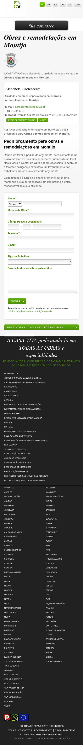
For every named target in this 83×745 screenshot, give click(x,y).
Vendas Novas (11, 675)
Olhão (49, 595)
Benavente (51, 519)
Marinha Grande (12, 608)
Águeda (8, 501)
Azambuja (51, 506)
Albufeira (9, 506)
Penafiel (50, 613)
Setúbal (50, 648)
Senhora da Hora (55, 639)
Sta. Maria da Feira (14, 661)
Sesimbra (50, 644)
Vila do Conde (11, 684)
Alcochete (9, 514)
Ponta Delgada (11, 621)
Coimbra (8, 555)
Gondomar (51, 568)
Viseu (7, 706)
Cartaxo (8, 546)
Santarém (51, 621)
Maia (6, 604)
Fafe (48, 546)
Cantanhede (10, 537)
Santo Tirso (52, 626)
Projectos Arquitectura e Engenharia (24, 480)
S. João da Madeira (55, 630)
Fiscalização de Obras (16, 472)
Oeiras (49, 586)
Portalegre (10, 626)
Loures (8, 590)
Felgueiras (51, 555)
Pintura (8, 427)
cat (62, 4)
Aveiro (49, 501)
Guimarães (51, 572)
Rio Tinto (9, 648)
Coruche (9, 559)
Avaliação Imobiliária (15, 458)
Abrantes (9, 488)
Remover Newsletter (49, 734)
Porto (7, 635)
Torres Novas (11, 666)
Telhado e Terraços (14, 449)
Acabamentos (11, 374)
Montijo (50, 577)
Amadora (50, 488)
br (48, 4)
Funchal (50, 563)
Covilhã (8, 563)
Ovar (48, 599)
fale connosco (41, 25)
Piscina (8, 422)
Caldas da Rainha (13, 532)
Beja (48, 514)
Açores (8, 492)
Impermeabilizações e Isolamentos (22, 409)
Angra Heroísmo (54, 497)
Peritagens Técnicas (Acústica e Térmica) (26, 476)
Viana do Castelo (13, 679)
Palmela (50, 608)
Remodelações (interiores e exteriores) (25, 440)
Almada (8, 523)
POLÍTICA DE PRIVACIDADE (19, 311)
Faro (48, 550)
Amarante (51, 492)
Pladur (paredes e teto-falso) (20, 431)
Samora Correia (12, 657)
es (55, 4)
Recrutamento (43, 730)
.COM (77, 4)
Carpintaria (10, 391)
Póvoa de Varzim (12, 639)
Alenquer (9, 519)
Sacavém (8, 653)
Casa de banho (11, 396)
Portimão (9, 630)
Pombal (49, 617)
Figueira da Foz (54, 559)
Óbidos (49, 590)
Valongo (8, 670)
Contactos (25, 730)
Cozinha (8, 400)
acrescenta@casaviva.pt (30, 106)
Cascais (8, 541)
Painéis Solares (12, 414)
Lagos (7, 577)
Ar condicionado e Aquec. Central (22, 378)
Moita (7, 617)
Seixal (49, 635)
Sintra (49, 657)
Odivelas (50, 581)
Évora (49, 541)
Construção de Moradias (17, 454)
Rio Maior (9, 644)
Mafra (7, 599)
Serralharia (10, 445)
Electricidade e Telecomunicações (23, 405)
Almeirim (8, 528)
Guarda (8, 568)
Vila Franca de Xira (14, 688)
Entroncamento (12, 572)
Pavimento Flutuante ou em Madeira (23, 418)
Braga (49, 523)
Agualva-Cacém (12, 497)
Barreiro (50, 510)
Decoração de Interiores (17, 467)
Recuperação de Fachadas (18, 436)
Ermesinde (51, 532)
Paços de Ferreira (55, 604)
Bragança (51, 528)
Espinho (50, 537)
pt (42, 4)
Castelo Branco (12, 550)
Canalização (10, 387)
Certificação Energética (17, 463)
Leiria (7, 581)
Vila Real (8, 701)
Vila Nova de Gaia (12, 697)
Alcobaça (9, 510)
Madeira (8, 595)
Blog (58, 730)
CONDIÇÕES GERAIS (43, 311)
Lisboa (7, 586)
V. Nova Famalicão (13, 693)
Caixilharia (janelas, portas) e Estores (24, 382)
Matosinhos (10, 613)
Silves (49, 653)
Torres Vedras (54, 661)
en (70, 4)
